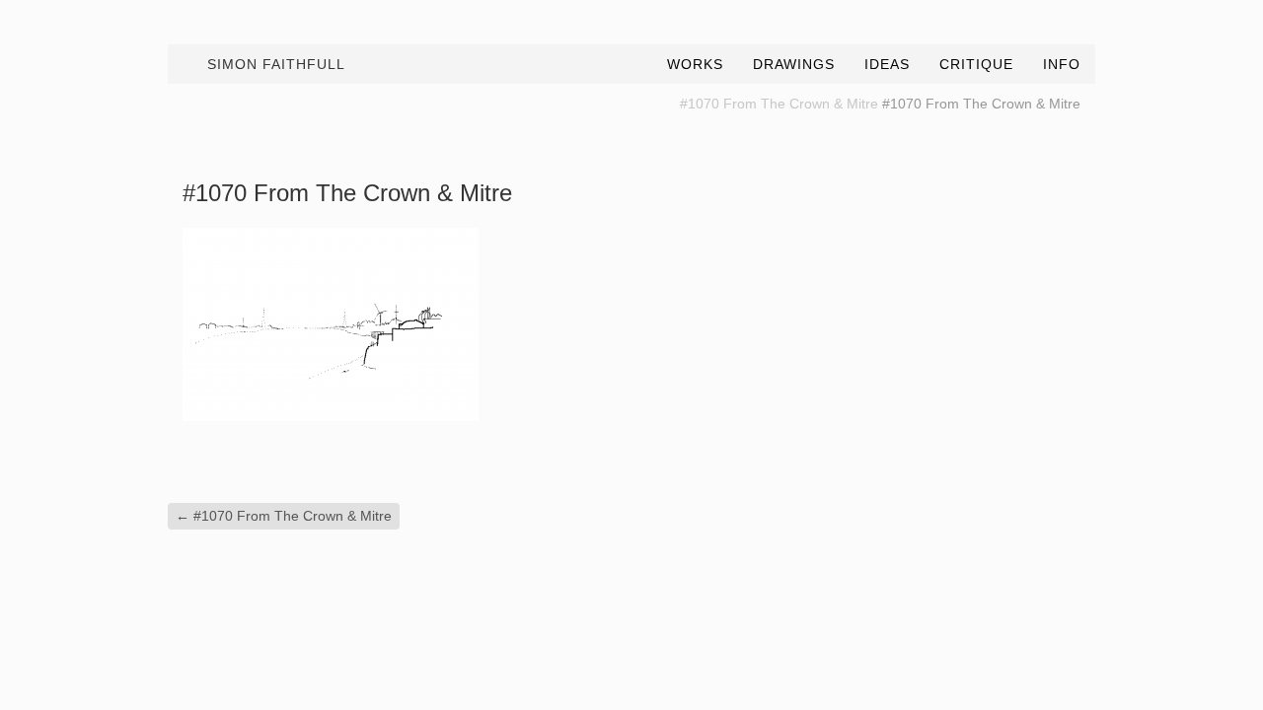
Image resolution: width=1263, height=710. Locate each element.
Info (1061, 64)
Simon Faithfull (276, 64)
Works (695, 64)
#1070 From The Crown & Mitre (779, 103)
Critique (976, 64)
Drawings (794, 64)
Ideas (887, 64)
